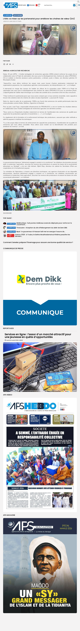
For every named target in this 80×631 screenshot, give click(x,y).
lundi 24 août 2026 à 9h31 (14, 340)
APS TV (39, 5)
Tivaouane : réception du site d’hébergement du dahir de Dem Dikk (41, 228)
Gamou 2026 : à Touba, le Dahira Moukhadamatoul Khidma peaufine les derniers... (42, 235)
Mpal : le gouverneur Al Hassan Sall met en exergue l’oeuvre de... (40, 232)
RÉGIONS (32, 5)
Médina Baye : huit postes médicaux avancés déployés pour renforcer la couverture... (44, 224)
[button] (78, 2)
